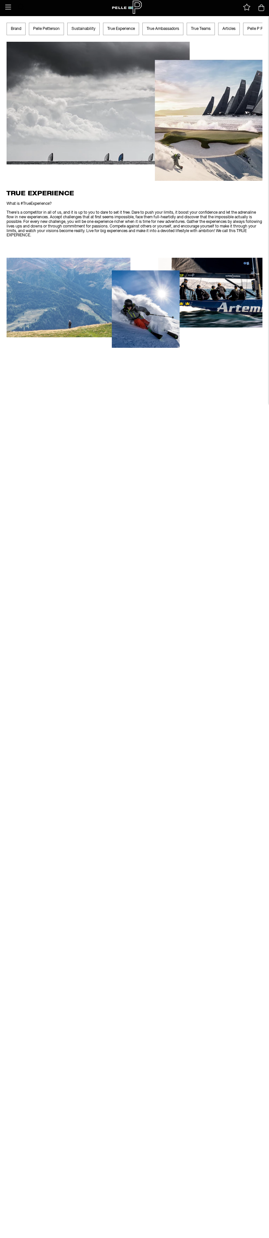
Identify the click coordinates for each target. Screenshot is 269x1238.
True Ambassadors (163, 29)
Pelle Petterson (46, 29)
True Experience (121, 29)
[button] (8, 7)
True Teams (201, 29)
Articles (229, 29)
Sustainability (83, 29)
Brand (16, 29)
